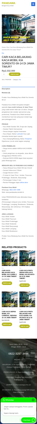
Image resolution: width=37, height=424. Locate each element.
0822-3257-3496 (14, 190)
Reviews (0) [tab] (6, 93)
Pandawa (8, 3)
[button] (32, 17)
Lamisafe (20, 134)
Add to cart (15, 74)
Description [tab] (6, 89)
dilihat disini (24, 182)
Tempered (28, 139)
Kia (8, 47)
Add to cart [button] (7, 283)
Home (4, 47)
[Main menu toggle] (33, 4)
